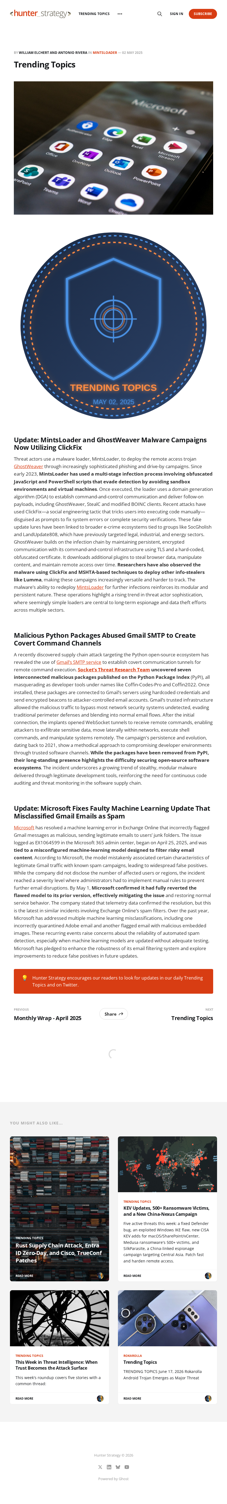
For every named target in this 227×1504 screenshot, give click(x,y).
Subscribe (203, 13)
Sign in (176, 13)
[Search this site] (160, 14)
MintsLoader (105, 52)
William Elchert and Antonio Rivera (53, 52)
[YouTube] (127, 1467)
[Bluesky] (118, 1467)
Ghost (124, 1478)
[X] (100, 1467)
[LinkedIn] (109, 1467)
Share (111, 1014)
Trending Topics (94, 13)
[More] (120, 14)
